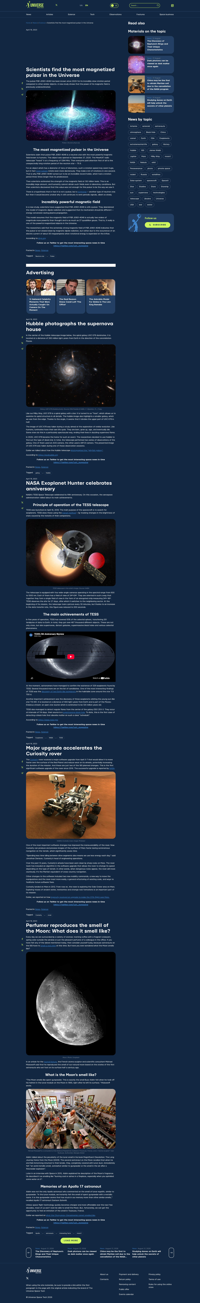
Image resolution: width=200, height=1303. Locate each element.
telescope (134, 199)
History (166, 144)
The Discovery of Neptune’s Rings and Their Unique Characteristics (157, 45)
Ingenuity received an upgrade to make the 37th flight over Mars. (80, 897)
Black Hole (150, 132)
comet (133, 138)
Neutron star (40, 256)
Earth (143, 138)
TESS (61, 738)
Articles (49, 15)
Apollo (38, 1233)
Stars (153, 187)
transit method (69, 513)
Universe (160, 199)
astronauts (49, 1233)
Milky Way (155, 156)
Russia (144, 175)
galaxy (38, 473)
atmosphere (135, 132)
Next (171, 1253)
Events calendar (126, 1294)
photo (150, 169)
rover (49, 915)
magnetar (82, 192)
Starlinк (142, 187)
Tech (92, 15)
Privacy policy (155, 1274)
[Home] (35, 5)
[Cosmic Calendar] (172, 5)
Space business (167, 15)
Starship (164, 187)
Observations (115, 15)
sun (131, 193)
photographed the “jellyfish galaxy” (87, 450)
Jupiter (133, 156)
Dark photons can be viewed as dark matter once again (158, 64)
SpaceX (165, 181)
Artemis (133, 126)
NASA (51, 738)
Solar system (136, 181)
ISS (142, 150)
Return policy (125, 1279)
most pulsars (42, 171)
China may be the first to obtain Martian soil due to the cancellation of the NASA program (159, 85)
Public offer (124, 1289)
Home (28, 23)
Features (141, 15)
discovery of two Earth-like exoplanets (59, 692)
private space (164, 169)
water (149, 205)
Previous (28, 1253)
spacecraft (152, 181)
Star (132, 187)
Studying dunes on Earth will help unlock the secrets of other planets (159, 103)
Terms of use (155, 1279)
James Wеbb (155, 150)
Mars (143, 156)
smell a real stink (48, 946)
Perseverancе (136, 169)
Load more (71, 1241)
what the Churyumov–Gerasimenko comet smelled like (70, 1215)
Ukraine (147, 199)
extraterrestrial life (138, 144)
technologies (159, 193)
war (140, 205)
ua (81, 5)
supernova (143, 193)
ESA (152, 138)
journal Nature (50, 1062)
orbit (154, 162)
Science (71, 15)
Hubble (48, 473)
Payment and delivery (129, 1274)
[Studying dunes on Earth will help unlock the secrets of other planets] (136, 104)
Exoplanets (39, 738)
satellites (156, 175)
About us (104, 1274)
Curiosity (34, 760)
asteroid (146, 126)
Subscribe (159, 225)
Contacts (104, 1279)
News (28, 15)
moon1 (79, 1233)
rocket (133, 175)
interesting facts (65, 1233)
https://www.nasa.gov (48, 720)
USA (132, 205)
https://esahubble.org (48, 455)
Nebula (143, 162)
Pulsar (52, 256)
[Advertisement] (71, 51)
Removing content (127, 1284)
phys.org (42, 238)
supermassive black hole (74, 712)
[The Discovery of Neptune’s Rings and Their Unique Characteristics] (136, 45)
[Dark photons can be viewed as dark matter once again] (136, 64)
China (163, 132)
